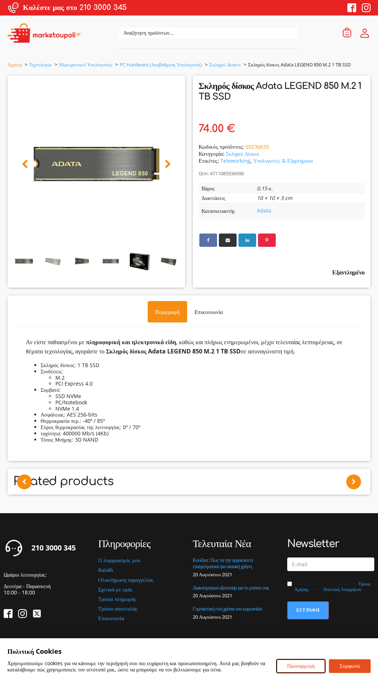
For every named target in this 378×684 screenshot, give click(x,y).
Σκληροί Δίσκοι (242, 153)
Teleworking (235, 160)
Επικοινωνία (111, 618)
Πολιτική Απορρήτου (342, 589)
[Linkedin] (247, 240)
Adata (264, 210)
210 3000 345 (53, 547)
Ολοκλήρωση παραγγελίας (126, 580)
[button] (25, 164)
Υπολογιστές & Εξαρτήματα (283, 160)
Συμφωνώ (350, 665)
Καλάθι (105, 570)
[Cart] (347, 33)
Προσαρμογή (301, 665)
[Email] (228, 240)
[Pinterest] (267, 240)
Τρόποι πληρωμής (117, 599)
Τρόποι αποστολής (118, 609)
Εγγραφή (308, 610)
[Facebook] (208, 240)
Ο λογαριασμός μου (119, 560)
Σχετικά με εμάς (115, 590)
